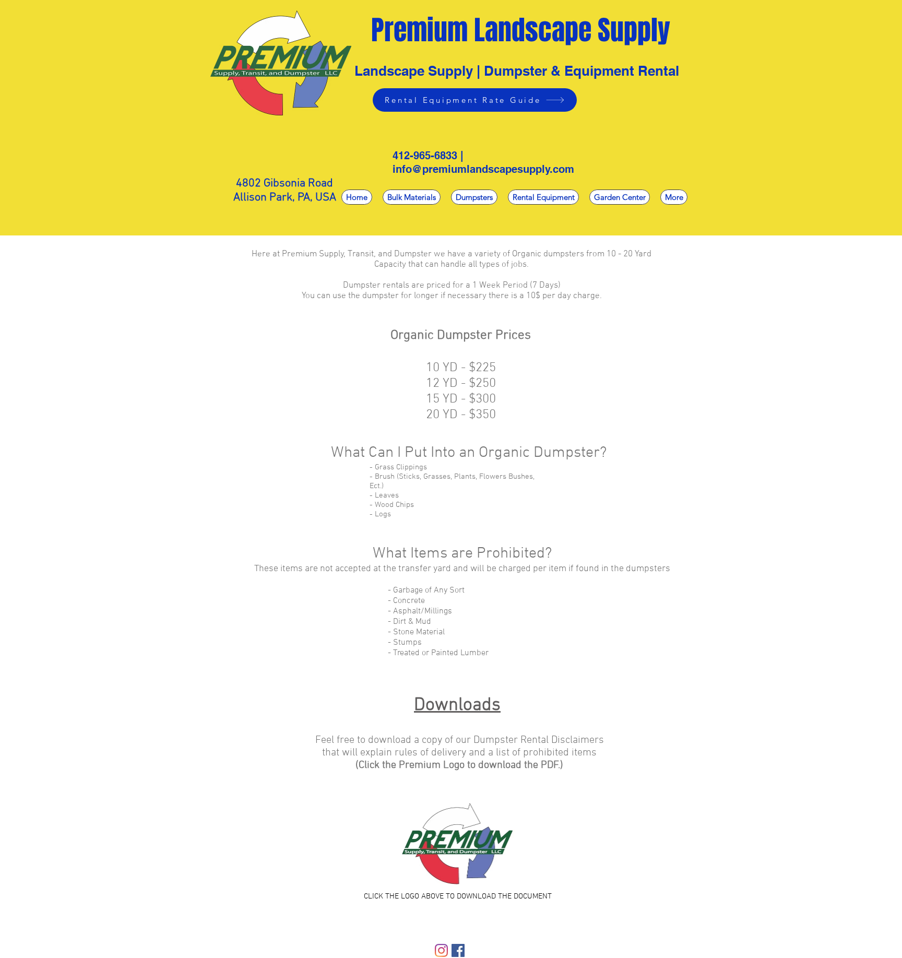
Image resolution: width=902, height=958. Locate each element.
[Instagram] (441, 950)
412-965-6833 (425, 155)
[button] (474, 197)
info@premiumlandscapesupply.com (483, 169)
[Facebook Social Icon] (458, 950)
